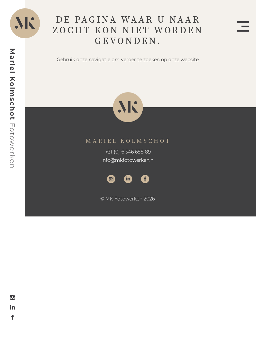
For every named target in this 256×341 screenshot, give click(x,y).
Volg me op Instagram (111, 180)
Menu (243, 26)
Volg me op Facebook (145, 180)
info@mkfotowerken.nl (128, 160)
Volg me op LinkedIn (128, 180)
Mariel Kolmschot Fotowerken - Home (12, 108)
